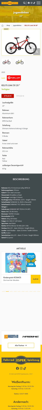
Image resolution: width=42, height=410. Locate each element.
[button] (3, 291)
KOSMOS (17, 277)
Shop (8, 25)
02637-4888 (24, 394)
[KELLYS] (14, 78)
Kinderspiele (8, 277)
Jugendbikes (17, 25)
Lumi (3, 78)
